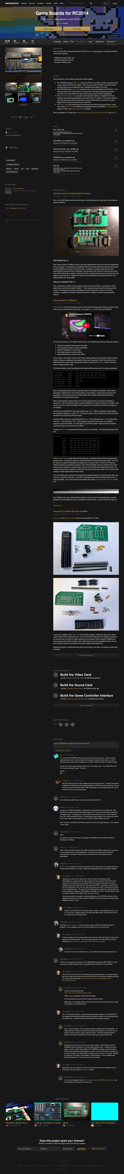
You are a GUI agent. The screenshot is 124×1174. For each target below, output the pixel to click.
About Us (20, 1165)
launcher (70, 106)
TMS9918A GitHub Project (75, 678)
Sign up (106, 3)
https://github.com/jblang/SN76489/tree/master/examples (87, 941)
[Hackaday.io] (12, 3)
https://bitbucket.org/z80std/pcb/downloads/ (78, 993)
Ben (61, 755)
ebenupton (97, 1125)
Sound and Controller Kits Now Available (70, 511)
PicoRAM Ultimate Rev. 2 (16, 1122)
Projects (24, 3)
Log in (115, 3)
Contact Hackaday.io (31, 1165)
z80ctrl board (63, 104)
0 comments (77, 196)
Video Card (81, 112)
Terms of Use (54, 1165)
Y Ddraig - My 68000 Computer (47, 1122)
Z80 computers (18, 188)
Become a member (45, 1143)
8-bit (27, 169)
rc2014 (16, 169)
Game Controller (70, 518)
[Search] (91, 3)
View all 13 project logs (86, 655)
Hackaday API (75, 1165)
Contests (40, 3)
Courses (49, 3)
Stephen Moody (42, 1125)
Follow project (48, 29)
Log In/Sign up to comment (63, 751)
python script (63, 429)
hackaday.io (85, 1070)
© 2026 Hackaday (62, 1169)
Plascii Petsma (58, 307)
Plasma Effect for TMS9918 (65, 300)
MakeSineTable (61, 458)
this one (101, 362)
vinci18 (62, 847)
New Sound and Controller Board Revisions (71, 193)
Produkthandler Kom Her (104, 479)
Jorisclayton (65, 780)
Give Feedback (44, 1165)
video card (76, 83)
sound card (76, 89)
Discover (32, 3)
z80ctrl (114, 112)
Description (58, 41)
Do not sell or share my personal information (93, 1165)
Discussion (111, 41)
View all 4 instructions (86, 705)
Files (72, 41)
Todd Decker (63, 864)
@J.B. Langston (65, 866)
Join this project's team (13, 135)
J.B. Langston (63, 23)
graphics (35, 169)
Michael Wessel (14, 1125)
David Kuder (63, 959)
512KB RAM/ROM (111, 106)
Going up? (63, 1161)
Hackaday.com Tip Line (17, 208)
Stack (56, 3)
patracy (62, 807)
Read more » (57, 505)
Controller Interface (101, 112)
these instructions (78, 109)
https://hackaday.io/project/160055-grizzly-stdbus (98, 1080)
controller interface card (68, 96)
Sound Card (90, 112)
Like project (77, 29)
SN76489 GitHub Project (75, 688)
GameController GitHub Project (77, 699)
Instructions (100, 41)
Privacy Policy (64, 1165)
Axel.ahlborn (63, 832)
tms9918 (8, 169)
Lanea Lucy (63, 797)
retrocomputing (11, 172)
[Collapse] (66, 190)
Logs (91, 41)
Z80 (22, 169)
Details (65, 41)
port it (92, 309)
